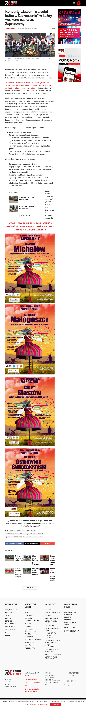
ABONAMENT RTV (50, 633)
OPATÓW (28, 626)
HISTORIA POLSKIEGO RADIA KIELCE (52, 629)
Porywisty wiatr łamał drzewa (36, 571)
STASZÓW (28, 645)
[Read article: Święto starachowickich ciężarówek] (13, 199)
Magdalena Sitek (10, 28)
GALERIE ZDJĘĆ (10, 629)
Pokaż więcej (25, 215)
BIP (46, 662)
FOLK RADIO (68, 617)
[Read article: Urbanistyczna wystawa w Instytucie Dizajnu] (9, 571)
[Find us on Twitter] (75, 681)
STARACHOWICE (15, 531)
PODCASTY (67, 620)
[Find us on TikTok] (68, 685)
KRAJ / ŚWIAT (9, 613)
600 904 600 (34, 691)
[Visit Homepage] (11, 3)
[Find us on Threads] (65, 685)
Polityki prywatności (41, 704)
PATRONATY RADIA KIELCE (51, 622)
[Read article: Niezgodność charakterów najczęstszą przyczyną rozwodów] (44, 558)
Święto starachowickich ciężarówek (28, 198)
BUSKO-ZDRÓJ (30, 615)
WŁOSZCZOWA (30, 648)
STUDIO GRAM (49, 626)
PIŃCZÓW (28, 634)
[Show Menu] (74, 3)
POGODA (8, 635)
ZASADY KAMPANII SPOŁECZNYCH (51, 658)
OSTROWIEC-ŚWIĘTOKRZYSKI (30, 630)
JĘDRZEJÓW (31, 534)
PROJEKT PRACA (69, 627)
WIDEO (7, 632)
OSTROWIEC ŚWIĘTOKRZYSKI (15, 534)
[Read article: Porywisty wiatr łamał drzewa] (27, 571)
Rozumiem (55, 704)
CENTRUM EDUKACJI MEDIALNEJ (71, 613)
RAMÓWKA (48, 610)
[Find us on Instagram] (68, 681)
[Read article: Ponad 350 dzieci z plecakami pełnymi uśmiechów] (44, 571)
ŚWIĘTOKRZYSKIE (11, 610)
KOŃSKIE (40, 534)
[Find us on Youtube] (72, 681)
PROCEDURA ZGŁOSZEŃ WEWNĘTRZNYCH (52, 641)
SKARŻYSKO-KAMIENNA (33, 640)
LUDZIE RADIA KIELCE (52, 618)
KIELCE (29, 537)
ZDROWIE (8, 621)
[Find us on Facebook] (64, 681)
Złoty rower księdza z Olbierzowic (27, 207)
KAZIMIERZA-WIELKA (32, 621)
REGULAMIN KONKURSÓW (49, 646)
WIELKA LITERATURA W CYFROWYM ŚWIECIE (71, 631)
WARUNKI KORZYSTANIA (53, 654)
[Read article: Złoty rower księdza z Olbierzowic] (13, 208)
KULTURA (8, 618)
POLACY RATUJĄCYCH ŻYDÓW (71, 623)
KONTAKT (48, 615)
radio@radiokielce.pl (32, 679)
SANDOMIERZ (38, 537)
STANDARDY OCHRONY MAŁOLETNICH (52, 650)
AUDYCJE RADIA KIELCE (52, 613)
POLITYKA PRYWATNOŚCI (49, 637)
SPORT (7, 615)
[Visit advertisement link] (69, 26)
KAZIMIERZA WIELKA (28, 531)
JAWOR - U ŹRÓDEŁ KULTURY (15, 537)
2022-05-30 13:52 (23, 28)
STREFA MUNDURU (11, 627)
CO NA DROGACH (10, 624)
